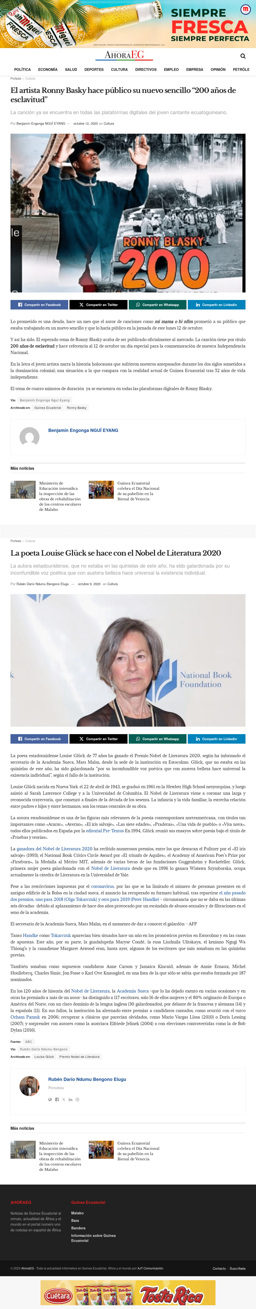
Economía (48, 69)
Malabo (77, 1212)
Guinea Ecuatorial (47, 407)
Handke (30, 935)
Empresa (194, 69)
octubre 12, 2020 (86, 123)
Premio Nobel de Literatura (80, 1056)
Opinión (218, 69)
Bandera (78, 1227)
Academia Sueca (133, 991)
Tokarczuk (61, 935)
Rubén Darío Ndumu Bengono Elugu (42, 583)
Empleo (171, 69)
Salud (71, 69)
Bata (75, 1220)
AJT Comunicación (150, 1268)
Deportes (94, 69)
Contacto (219, 1268)
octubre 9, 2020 (89, 583)
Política (22, 69)
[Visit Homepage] (124, 56)
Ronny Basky (76, 407)
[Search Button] (243, 55)
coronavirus (102, 886)
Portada (15, 78)
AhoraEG (27, 1268)
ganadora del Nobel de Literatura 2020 (54, 849)
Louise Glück (44, 1056)
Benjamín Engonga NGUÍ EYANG (40, 123)
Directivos (145, 69)
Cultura (119, 69)
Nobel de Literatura (110, 868)
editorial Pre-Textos (105, 831)
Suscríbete (238, 1268)
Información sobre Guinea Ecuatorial (93, 1238)
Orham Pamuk (25, 1017)
